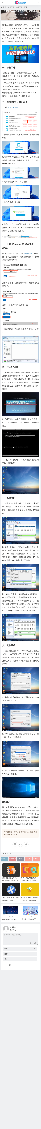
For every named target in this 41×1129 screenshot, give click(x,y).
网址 (6, 959)
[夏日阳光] (20, 2)
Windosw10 (28, 253)
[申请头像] (36, 928)
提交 (9, 965)
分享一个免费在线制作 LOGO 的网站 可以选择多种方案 (29, 880)
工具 (28, 858)
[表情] (31, 943)
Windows (12, 858)
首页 (4, 7)
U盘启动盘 (4, 858)
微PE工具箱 (36, 858)
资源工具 (11, 7)
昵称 (6, 949)
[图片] (35, 943)
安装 (20, 858)
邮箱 (6, 954)
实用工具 (19, 7)
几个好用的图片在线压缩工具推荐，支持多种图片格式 (29, 900)
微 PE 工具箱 (13, 107)
